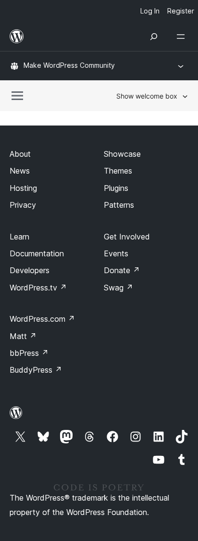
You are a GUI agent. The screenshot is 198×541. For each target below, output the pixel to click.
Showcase (122, 154)
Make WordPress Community (69, 65)
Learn (19, 236)
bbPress (29, 353)
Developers (30, 270)
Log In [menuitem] (150, 11)
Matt (23, 336)
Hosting (23, 188)
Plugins (116, 188)
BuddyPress (36, 370)
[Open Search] (153, 36)
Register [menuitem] (180, 11)
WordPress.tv (38, 287)
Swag (118, 287)
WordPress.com (42, 319)
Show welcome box (146, 96)
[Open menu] (182, 36)
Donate (122, 270)
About (20, 154)
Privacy (23, 205)
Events (116, 253)
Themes (118, 171)
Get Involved (127, 236)
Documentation (37, 253)
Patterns (119, 205)
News (20, 171)
